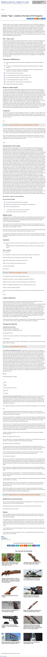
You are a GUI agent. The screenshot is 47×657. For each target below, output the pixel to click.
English (2, 9)
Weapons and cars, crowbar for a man (15, 2)
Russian (1, 656)
